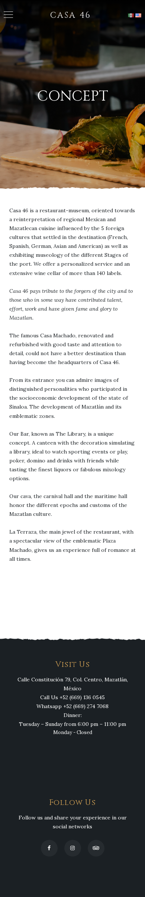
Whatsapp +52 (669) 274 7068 (72, 706)
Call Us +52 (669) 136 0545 (72, 697)
